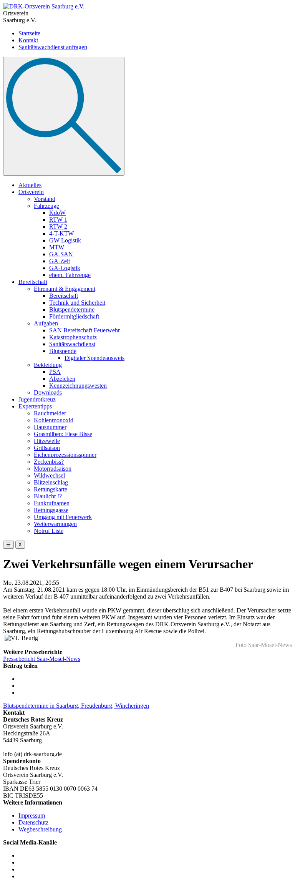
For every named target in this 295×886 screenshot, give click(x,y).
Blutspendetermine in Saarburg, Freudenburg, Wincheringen (76, 705)
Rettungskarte (50, 489)
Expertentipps (35, 406)
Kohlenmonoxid (53, 420)
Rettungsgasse (51, 510)
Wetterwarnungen (55, 524)
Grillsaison (47, 448)
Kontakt (28, 40)
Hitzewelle (47, 441)
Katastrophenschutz (73, 337)
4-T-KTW (61, 233)
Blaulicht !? (48, 496)
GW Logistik (65, 240)
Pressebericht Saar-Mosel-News (41, 658)
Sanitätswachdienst (72, 344)
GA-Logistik (64, 268)
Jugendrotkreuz (37, 399)
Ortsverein (31, 192)
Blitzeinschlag (51, 482)
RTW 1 (58, 219)
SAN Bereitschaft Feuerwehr (84, 330)
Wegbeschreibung (40, 829)
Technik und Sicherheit (77, 302)
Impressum (31, 815)
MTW (56, 247)
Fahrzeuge (46, 205)
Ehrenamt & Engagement (64, 288)
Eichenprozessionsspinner (65, 454)
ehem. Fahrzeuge (70, 275)
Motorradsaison (52, 468)
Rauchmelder (50, 413)
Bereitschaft (32, 282)
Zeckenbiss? (49, 461)
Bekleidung (48, 365)
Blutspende (62, 351)
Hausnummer (50, 427)
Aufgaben (46, 323)
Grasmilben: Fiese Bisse (63, 434)
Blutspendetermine (71, 309)
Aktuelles (29, 185)
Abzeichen (62, 378)
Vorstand (44, 199)
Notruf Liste (48, 531)
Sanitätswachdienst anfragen (52, 47)
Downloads (48, 392)
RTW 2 (58, 226)
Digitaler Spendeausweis (94, 358)
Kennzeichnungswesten (78, 385)
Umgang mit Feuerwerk (63, 517)
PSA (55, 371)
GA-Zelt (59, 261)
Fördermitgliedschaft (74, 316)
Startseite (29, 33)
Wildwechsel (49, 475)
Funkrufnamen (52, 503)
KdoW (57, 212)
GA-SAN (61, 254)
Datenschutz (33, 822)
